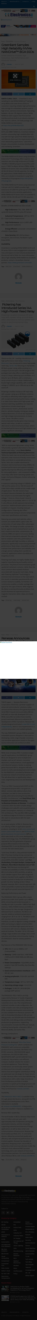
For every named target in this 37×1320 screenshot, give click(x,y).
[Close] (35, 643)
